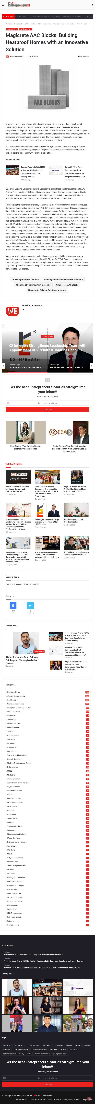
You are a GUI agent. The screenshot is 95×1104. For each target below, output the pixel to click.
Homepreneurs (13, 925)
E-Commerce (12, 767)
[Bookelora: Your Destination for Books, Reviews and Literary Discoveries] (18, 477)
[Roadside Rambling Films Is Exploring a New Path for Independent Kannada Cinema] (47, 543)
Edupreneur (11, 814)
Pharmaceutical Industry (17, 834)
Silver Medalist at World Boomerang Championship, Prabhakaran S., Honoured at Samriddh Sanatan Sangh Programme (46, 491)
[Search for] (92, 5)
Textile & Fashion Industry (17, 755)
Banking (10, 822)
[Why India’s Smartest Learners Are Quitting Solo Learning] (76, 543)
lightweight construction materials (34, 285)
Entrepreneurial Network (16, 842)
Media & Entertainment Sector (19, 763)
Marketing (11, 775)
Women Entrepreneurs (16, 696)
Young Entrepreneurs (15, 704)
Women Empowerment (42, 1054)
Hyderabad (87, 1045)
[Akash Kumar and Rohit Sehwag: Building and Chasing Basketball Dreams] (17, 987)
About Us (33, 1100)
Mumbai (63, 1049)
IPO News (11, 850)
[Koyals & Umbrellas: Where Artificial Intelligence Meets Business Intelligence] (76, 477)
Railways (10, 921)
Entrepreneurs (12, 747)
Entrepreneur (58, 1045)
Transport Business (14, 826)
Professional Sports (15, 803)
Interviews (11, 830)
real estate (73, 1049)
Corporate (11, 716)
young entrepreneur (60, 1054)
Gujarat (77, 1045)
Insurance (11, 874)
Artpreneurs (12, 846)
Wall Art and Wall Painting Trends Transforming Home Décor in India (47, 348)
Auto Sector (12, 751)
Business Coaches (14, 881)
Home (9, 24)
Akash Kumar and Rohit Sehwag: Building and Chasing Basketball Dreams (22, 660)
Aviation (10, 795)
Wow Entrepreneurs (17, 56)
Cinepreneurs (12, 905)
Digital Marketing (34, 1045)
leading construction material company (64, 279)
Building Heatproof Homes (26, 279)
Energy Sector (13, 889)
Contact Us (51, 1100)
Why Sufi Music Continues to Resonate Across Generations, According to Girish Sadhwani (51, 16)
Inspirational (12, 909)
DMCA (58, 1100)
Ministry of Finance (14, 897)
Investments (12, 806)
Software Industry (14, 799)
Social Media (12, 818)
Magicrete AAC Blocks (67, 285)
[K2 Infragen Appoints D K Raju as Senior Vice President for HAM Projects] (47, 510)
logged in (19, 584)
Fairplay (69, 1045)
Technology (11, 720)
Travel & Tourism (14, 779)
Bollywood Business (15, 858)
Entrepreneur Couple (15, 885)
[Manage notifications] (89, 1099)
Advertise (41, 1100)
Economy (11, 810)
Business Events (13, 712)
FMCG (9, 771)
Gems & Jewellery (14, 759)
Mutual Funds (12, 862)
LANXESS (53, 1049)
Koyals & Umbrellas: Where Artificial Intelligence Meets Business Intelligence (75, 489)
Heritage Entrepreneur (16, 878)
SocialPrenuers (13, 728)
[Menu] (3, 5)
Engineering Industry (15, 901)
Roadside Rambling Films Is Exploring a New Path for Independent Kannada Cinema (47, 554)
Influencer (6, 1049)
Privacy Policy (67, 1100)
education (46, 1045)
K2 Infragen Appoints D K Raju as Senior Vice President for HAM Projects (47, 522)
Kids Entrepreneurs (14, 913)
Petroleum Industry (14, 917)
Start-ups (11, 739)
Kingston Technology (21, 1049)
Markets (10, 870)
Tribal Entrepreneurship (16, 866)
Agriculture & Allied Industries (18, 783)
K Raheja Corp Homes (39, 1049)
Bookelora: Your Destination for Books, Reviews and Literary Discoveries (17, 489)
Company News (20, 24)
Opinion (10, 731)
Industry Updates (14, 893)
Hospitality (11, 743)
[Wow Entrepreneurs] (19, 4)
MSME (9, 854)
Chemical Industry (14, 791)
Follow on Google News (83, 1100)
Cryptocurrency (13, 787)
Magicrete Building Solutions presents (47, 290)
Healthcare (11, 700)
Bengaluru (6, 1045)
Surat (29, 1054)
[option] (47, 348)
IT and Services (13, 838)
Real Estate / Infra (25, 29)
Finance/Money (13, 735)
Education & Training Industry (19, 708)
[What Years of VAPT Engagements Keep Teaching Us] (47, 1023)
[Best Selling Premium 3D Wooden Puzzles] (76, 510)
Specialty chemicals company (13, 1054)
